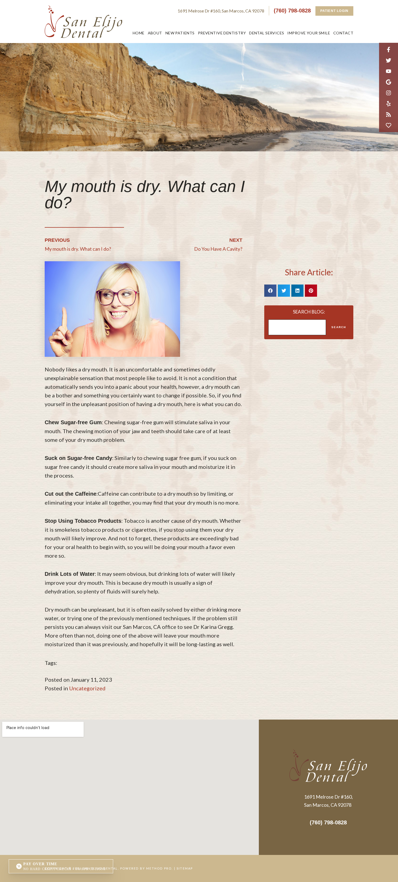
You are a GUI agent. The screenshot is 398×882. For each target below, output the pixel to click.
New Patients (180, 33)
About (155, 33)
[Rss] (388, 114)
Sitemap (185, 868)
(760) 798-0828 (292, 11)
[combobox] (297, 327)
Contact (343, 33)
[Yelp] (388, 103)
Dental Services (266, 33)
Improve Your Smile (308, 33)
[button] (270, 291)
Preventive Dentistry (222, 33)
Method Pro (159, 868)
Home (139, 33)
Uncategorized (87, 688)
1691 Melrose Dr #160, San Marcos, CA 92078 (221, 10)
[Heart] (388, 125)
